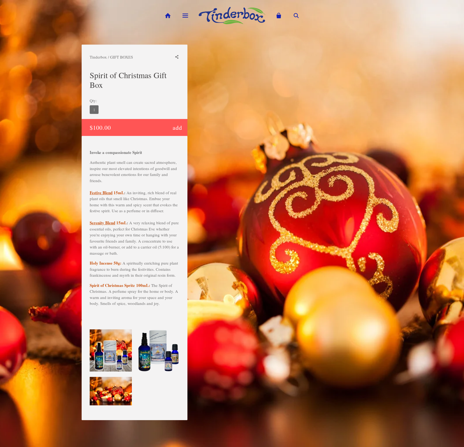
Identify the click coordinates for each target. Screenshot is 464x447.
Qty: (93, 100)
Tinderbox (98, 57)
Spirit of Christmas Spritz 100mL (119, 285)
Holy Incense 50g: (105, 263)
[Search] (296, 16)
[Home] (168, 16)
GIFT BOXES (121, 57)
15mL (107, 193)
